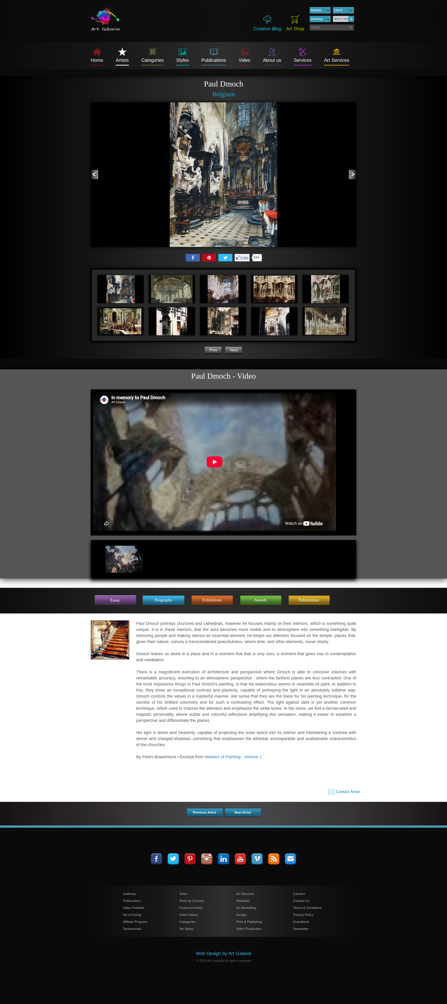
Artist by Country (191, 901)
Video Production (248, 929)
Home (97, 60)
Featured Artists (191, 908)
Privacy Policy (303, 915)
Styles (182, 60)
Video (244, 60)
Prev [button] (213, 350)
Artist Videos (188, 915)
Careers (299, 894)
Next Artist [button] (242, 812)
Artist (183, 894)
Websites (243, 901)
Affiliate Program (135, 922)
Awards (260, 600)
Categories (152, 60)
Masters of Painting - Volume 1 (233, 757)
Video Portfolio (133, 908)
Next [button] (234, 350)
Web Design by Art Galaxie (223, 953)
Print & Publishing (249, 922)
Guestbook (301, 922)
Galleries (129, 894)
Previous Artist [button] (204, 812)
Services (303, 60)
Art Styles (186, 929)
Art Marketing (246, 908)
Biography (163, 600)
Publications (213, 60)
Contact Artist (347, 791)
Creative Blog (267, 28)
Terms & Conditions (307, 908)
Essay (115, 600)
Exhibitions (212, 600)
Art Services (336, 60)
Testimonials (132, 929)
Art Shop (295, 28)
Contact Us (301, 901)
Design (241, 915)
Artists (122, 60)
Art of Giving (132, 915)
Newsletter (301, 929)
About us (272, 60)
